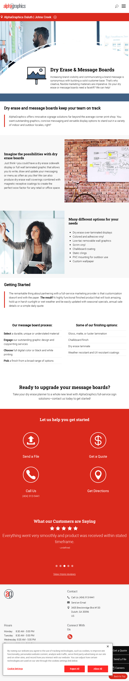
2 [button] (60, 566)
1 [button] (57, 566)
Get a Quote (120, 650)
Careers (120, 668)
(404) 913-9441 (31, 496)
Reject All (74, 668)
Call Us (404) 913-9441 (83, 597)
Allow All (98, 668)
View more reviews (64, 574)
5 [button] (72, 566)
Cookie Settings (15, 668)
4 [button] (68, 566)
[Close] (107, 646)
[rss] (70, 636)
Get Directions (98, 490)
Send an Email (78, 602)
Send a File (120, 659)
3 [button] (64, 566)
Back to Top (119, 676)
